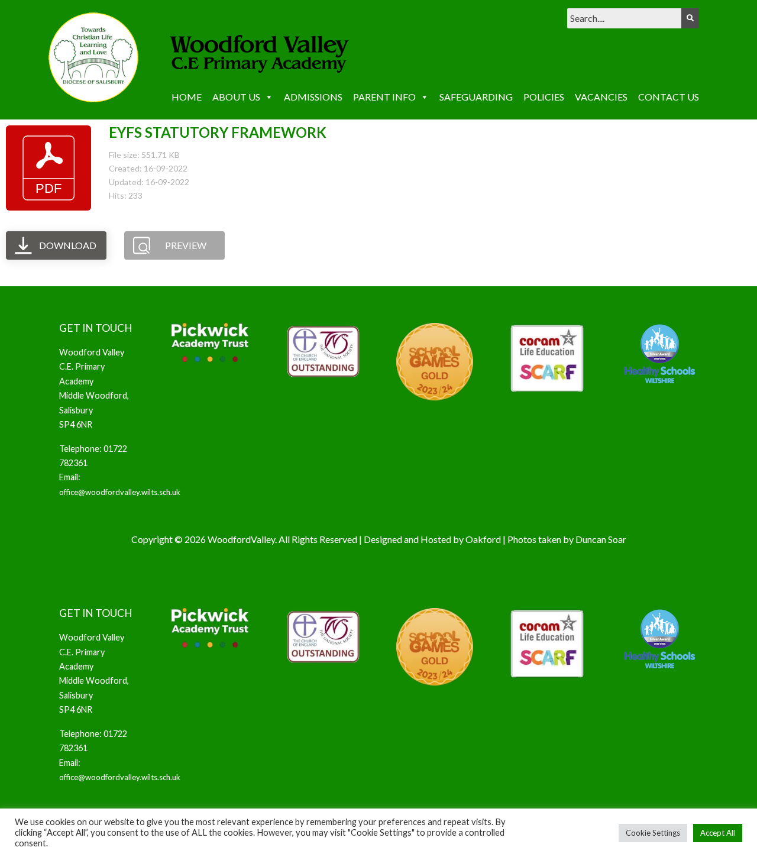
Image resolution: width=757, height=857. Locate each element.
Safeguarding (476, 96)
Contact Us (668, 96)
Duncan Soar (600, 539)
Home (187, 96)
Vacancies (601, 96)
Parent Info (384, 96)
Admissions (313, 96)
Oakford (483, 539)
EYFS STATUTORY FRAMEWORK (217, 132)
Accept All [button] (717, 832)
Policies (543, 96)
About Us (236, 96)
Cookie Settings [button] (653, 832)
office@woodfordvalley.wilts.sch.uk (119, 492)
